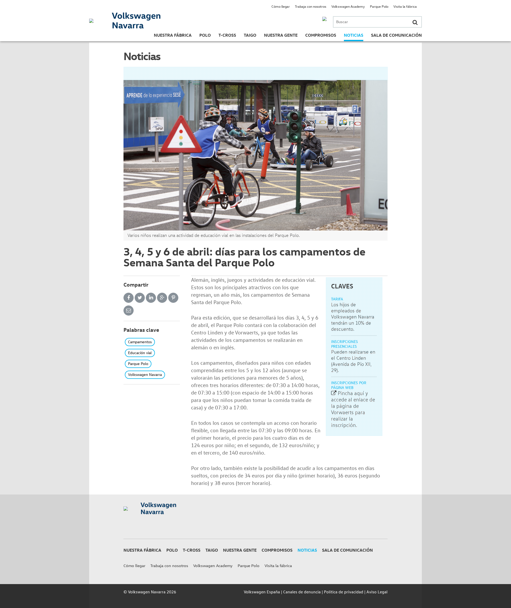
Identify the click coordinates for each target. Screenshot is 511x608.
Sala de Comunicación (396, 35)
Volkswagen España (262, 591)
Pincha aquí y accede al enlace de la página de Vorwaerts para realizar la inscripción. (353, 409)
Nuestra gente (281, 35)
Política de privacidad (343, 591)
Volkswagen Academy (348, 6)
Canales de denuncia (302, 591)
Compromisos (320, 35)
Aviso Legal (377, 591)
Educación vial (140, 352)
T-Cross (227, 35)
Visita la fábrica (405, 6)
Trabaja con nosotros (310, 6)
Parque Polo (379, 6)
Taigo (250, 35)
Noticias (353, 35)
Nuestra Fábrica (173, 35)
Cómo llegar (280, 6)
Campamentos (140, 341)
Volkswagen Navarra (145, 374)
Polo (205, 35)
